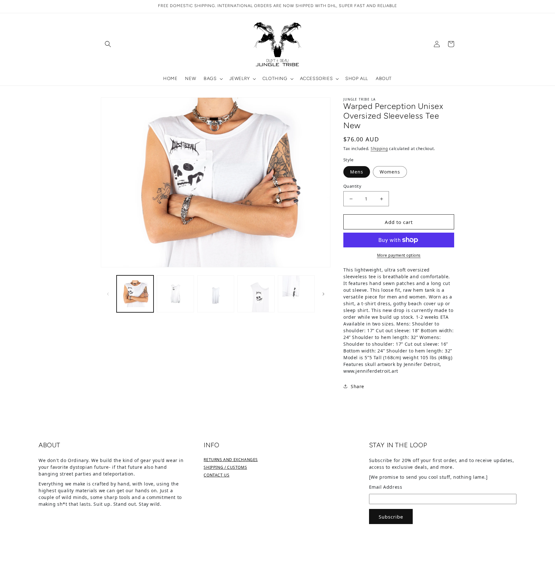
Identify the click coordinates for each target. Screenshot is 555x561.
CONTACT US (216, 475)
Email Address (385, 487)
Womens (390, 172)
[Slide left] (108, 294)
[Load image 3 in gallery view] (215, 293)
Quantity (352, 186)
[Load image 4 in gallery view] (255, 293)
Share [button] (357, 386)
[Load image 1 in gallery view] (135, 293)
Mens (356, 172)
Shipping (379, 148)
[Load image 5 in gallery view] (296, 293)
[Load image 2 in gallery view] (175, 293)
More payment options (399, 255)
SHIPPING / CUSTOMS (225, 467)
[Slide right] (323, 294)
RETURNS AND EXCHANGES (231, 459)
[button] (108, 44)
